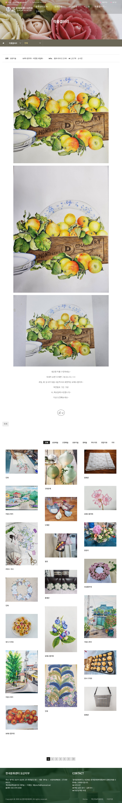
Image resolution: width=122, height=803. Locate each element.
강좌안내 (58, 6)
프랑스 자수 (10, 569)
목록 (5, 423)
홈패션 (86, 477)
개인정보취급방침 (97, 799)
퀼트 (46, 561)
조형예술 (65, 442)
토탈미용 (104, 442)
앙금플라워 (88, 587)
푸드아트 (94, 442)
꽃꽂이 (86, 550)
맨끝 (73, 759)
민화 (7, 477)
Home (85, 799)
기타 (112, 442)
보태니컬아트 (88, 514)
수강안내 (73, 6)
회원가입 (104, 2)
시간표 (87, 6)
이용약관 (110, 799)
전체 (26, 43)
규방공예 (48, 488)
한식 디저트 (10, 642)
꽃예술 (85, 442)
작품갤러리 (99, 6)
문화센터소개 (42, 6)
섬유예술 (55, 442)
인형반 (47, 525)
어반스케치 (9, 514)
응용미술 (75, 442)
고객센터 (40, 11)
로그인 (114, 2)
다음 (69, 759)
